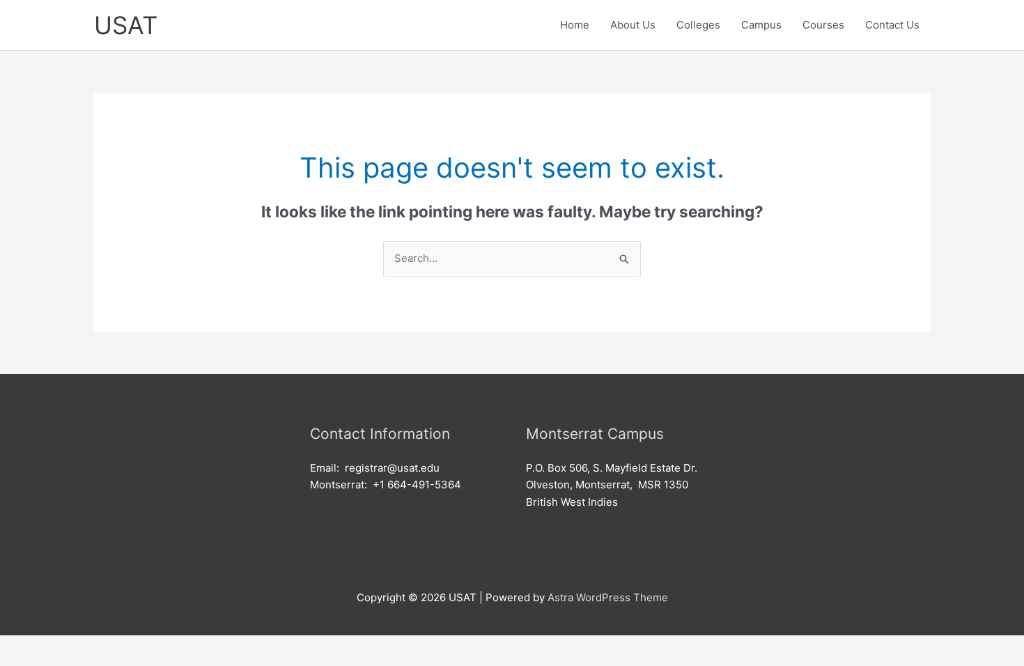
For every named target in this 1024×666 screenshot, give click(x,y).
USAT (125, 25)
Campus (761, 24)
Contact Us (892, 24)
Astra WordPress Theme (608, 597)
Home (574, 24)
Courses (823, 24)
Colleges (698, 24)
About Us (632, 24)
